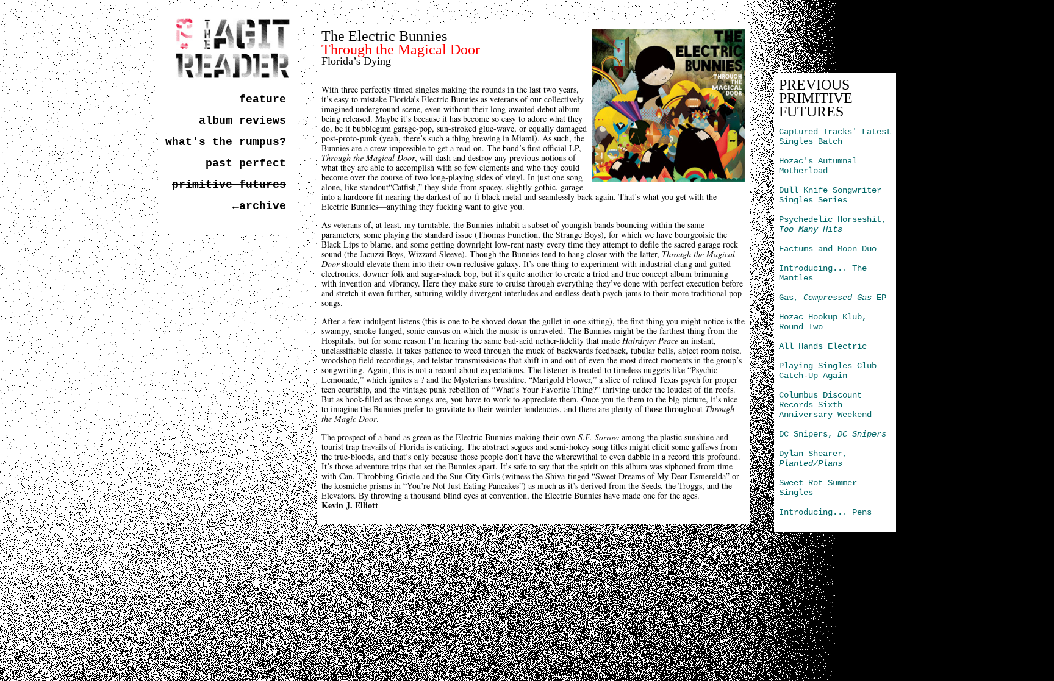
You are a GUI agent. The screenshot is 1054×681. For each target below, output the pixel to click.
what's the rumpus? (225, 142)
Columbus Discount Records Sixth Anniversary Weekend (825, 404)
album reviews (242, 121)
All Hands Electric (823, 346)
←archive (259, 206)
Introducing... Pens (825, 512)
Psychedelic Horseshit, (832, 224)
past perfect (246, 163)
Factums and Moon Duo (828, 249)
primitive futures (229, 185)
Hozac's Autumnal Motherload (818, 166)
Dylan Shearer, (813, 458)
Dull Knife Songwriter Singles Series (830, 195)
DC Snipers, (832, 434)
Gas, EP (832, 297)
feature (262, 99)
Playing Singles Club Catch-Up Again (828, 370)
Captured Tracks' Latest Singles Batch (835, 136)
